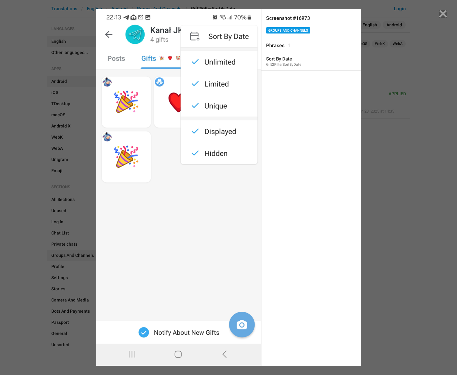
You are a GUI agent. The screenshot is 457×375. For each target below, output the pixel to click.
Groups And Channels (288, 31)
